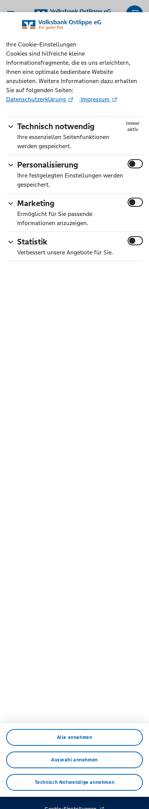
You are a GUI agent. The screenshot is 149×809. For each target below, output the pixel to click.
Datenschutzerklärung (36, 99)
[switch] (135, 163)
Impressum (95, 99)
